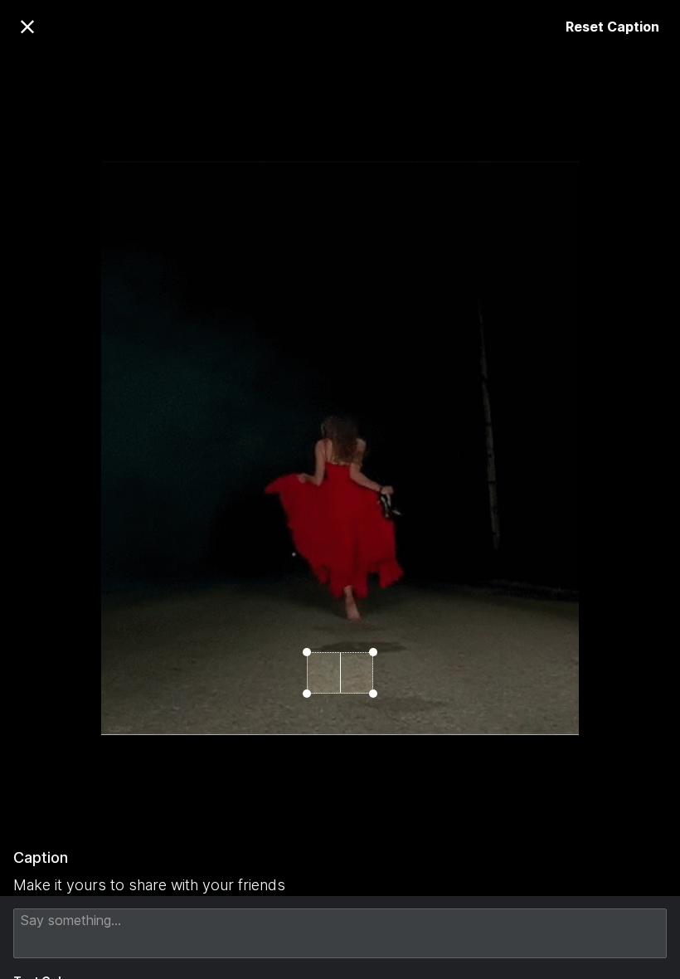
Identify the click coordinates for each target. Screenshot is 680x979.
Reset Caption (612, 26)
